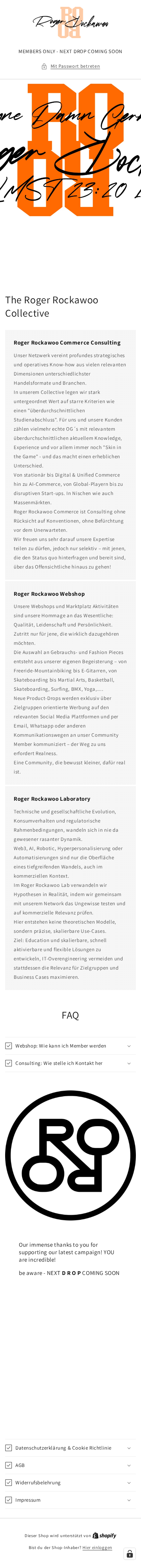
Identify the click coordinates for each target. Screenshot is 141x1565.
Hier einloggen (97, 1547)
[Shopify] (104, 1535)
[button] (70, 66)
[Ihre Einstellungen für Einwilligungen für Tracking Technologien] (130, 1554)
